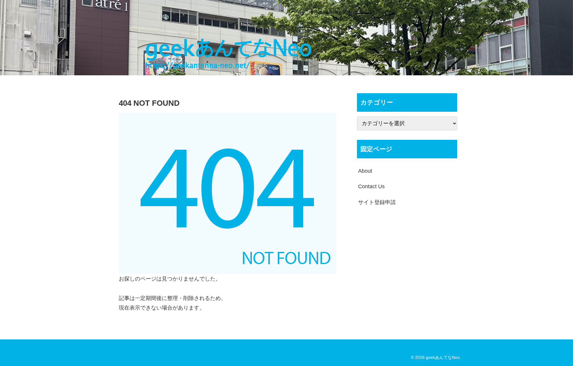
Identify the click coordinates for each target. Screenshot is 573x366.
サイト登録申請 (377, 202)
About (365, 171)
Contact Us (371, 186)
